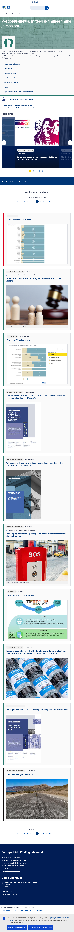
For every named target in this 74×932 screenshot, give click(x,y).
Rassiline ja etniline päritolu (13, 78)
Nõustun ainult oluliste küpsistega (40, 927)
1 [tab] (30, 171)
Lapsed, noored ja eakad (12, 64)
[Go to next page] (56, 201)
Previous (4, 142)
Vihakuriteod (8, 69)
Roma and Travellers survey (19, 340)
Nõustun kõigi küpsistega (17, 927)
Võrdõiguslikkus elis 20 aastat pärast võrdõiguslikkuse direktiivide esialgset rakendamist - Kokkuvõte (35, 397)
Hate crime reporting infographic (21, 595)
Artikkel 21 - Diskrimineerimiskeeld (24, 108)
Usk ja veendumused (11, 82)
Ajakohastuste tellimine (11, 871)
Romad (6, 87)
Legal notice (14, 910)
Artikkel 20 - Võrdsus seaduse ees (24, 105)
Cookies (21, 910)
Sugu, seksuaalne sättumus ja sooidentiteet (18, 92)
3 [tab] (39, 171)
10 (50, 201)
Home (3, 14)
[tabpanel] (37, 142)
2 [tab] (34, 171)
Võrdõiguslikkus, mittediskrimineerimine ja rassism (19, 14)
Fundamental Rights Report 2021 (21, 774)
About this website (6, 910)
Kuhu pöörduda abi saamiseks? (14, 866)
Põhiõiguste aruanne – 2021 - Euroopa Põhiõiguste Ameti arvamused (37, 709)
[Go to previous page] (18, 201)
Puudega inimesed (10, 73)
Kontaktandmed (7, 891)
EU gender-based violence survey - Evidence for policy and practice (37, 158)
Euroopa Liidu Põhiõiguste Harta (14, 863)
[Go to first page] (14, 201)
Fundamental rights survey (19, 220)
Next (70, 142)
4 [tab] (43, 171)
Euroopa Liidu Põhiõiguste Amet (14, 860)
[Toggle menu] (70, 8)
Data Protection (29, 910)
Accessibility (38, 910)
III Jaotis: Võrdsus (7, 105)
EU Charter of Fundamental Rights (21, 99)
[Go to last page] (59, 201)
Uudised (6, 868)
